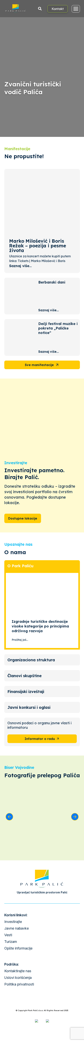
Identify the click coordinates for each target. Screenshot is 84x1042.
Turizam (10, 942)
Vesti (8, 935)
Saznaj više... (20, 266)
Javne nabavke (16, 928)
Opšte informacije (18, 948)
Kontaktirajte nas (17, 971)
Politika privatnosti (19, 984)
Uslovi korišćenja (18, 978)
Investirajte (13, 922)
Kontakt (58, 9)
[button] (9, 816)
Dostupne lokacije (22, 518)
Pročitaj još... (20, 640)
